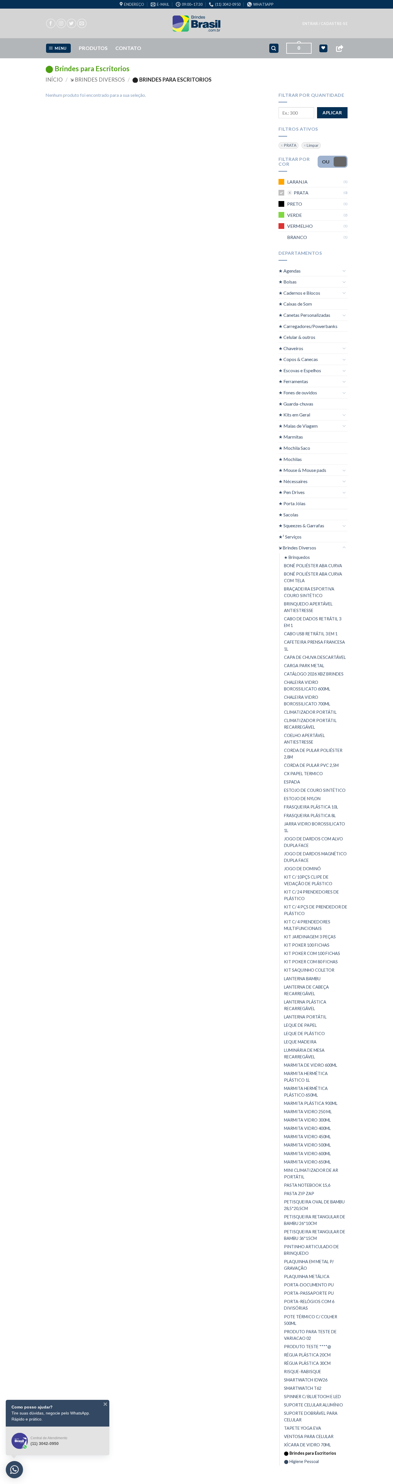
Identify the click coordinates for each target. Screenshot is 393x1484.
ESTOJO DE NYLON (302, 798)
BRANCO (297, 237)
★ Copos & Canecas (298, 359)
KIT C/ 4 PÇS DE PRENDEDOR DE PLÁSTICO (315, 910)
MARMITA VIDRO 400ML (307, 1128)
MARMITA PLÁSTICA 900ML (310, 1103)
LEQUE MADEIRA (300, 1041)
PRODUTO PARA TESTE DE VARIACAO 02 (310, 1335)
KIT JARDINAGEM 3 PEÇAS (310, 936)
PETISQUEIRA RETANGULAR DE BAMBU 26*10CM (314, 1220)
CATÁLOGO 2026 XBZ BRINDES (314, 673)
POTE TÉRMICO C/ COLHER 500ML (310, 1320)
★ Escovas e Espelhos (299, 370)
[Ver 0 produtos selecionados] (323, 48)
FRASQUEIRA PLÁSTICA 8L (310, 815)
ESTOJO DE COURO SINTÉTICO (315, 790)
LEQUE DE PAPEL (300, 1025)
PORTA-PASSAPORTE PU (309, 1293)
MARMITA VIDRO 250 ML (308, 1111)
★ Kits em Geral (294, 414)
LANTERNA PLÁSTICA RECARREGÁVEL (305, 1005)
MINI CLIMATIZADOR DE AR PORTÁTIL (311, 1173)
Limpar (312, 145)
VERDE (294, 215)
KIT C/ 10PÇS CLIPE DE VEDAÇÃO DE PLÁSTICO (308, 880)
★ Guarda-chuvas (295, 403)
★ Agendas (289, 270)
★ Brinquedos (297, 557)
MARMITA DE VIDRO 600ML (310, 1065)
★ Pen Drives (291, 492)
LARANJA (297, 181)
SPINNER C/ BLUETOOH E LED (312, 1396)
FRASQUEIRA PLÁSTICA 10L (311, 806)
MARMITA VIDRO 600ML (307, 1153)
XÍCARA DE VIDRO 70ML (307, 1444)
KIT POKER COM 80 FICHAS (311, 961)
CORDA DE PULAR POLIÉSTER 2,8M (313, 753)
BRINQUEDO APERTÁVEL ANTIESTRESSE (308, 607)
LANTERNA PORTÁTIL (305, 1016)
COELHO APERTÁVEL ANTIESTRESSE (304, 738)
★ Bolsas (287, 281)
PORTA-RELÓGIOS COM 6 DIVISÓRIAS (309, 1305)
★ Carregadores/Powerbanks (307, 326)
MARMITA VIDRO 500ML (307, 1145)
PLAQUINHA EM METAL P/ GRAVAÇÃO (309, 1265)
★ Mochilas (290, 459)
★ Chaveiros (290, 348)
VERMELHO (300, 226)
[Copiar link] (339, 48)
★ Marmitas (290, 436)
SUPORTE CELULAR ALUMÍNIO (313, 1404)
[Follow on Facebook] (51, 23)
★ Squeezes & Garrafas (301, 525)
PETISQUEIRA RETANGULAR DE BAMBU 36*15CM (314, 1235)
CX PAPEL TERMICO (303, 773)
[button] (325, 23)
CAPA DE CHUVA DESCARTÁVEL (315, 657)
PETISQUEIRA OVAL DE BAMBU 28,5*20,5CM (314, 1205)
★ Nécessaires (293, 481)
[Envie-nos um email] (82, 23)
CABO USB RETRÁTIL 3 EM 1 (310, 633)
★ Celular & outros (296, 337)
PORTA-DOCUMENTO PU (309, 1284)
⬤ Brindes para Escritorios (310, 1453)
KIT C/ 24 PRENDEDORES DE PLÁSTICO (311, 895)
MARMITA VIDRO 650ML (307, 1161)
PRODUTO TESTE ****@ (307, 1346)
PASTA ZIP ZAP (299, 1193)
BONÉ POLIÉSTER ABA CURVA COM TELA (313, 577)
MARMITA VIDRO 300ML (307, 1120)
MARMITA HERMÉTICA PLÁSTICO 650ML (306, 1091)
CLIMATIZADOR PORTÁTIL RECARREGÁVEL (310, 724)
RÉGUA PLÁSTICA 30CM (307, 1363)
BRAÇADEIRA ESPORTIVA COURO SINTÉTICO (309, 592)
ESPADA (292, 781)
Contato (128, 48)
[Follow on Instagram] (61, 23)
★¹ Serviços (290, 536)
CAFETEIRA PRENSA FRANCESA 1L (314, 645)
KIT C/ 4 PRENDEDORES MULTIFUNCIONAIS (307, 925)
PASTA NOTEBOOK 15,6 (307, 1185)
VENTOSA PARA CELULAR (308, 1436)
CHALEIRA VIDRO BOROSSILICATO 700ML (307, 700)
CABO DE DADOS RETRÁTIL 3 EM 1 (312, 622)
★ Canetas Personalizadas (304, 315)
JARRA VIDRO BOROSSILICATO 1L (314, 827)
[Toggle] (344, 270)
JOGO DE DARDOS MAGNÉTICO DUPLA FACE (315, 857)
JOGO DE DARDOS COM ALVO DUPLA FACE (313, 842)
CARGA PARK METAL (304, 665)
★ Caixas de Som (295, 303)
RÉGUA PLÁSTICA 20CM (307, 1354)
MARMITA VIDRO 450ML (307, 1136)
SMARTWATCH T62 (302, 1388)
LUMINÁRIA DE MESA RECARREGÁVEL (304, 1053)
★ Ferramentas (293, 381)
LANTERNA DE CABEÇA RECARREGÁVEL (306, 990)
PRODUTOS (93, 48)
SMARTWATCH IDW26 (305, 1379)
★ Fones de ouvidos (297, 392)
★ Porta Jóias (292, 503)
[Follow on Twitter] (71, 23)
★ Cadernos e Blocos (299, 293)
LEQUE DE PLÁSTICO (304, 1033)
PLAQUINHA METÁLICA (306, 1276)
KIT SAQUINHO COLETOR (309, 970)
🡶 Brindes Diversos (97, 79)
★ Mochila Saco (294, 448)
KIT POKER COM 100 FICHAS (312, 953)
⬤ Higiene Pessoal (301, 1461)
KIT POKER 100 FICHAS (306, 945)
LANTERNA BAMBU (302, 978)
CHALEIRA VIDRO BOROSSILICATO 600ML (307, 685)
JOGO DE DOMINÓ (302, 868)
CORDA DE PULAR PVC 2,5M (311, 765)
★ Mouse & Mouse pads (302, 470)
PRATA (290, 145)
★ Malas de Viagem (298, 426)
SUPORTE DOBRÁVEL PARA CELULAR (310, 1416)
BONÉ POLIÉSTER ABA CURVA (313, 565)
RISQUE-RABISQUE (302, 1371)
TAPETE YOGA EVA (302, 1428)
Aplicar (332, 112)
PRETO (294, 204)
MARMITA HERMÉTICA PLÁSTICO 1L (306, 1076)
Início (54, 79)
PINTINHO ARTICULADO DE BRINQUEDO (311, 1250)
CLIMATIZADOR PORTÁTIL (310, 712)
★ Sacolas (288, 514)
